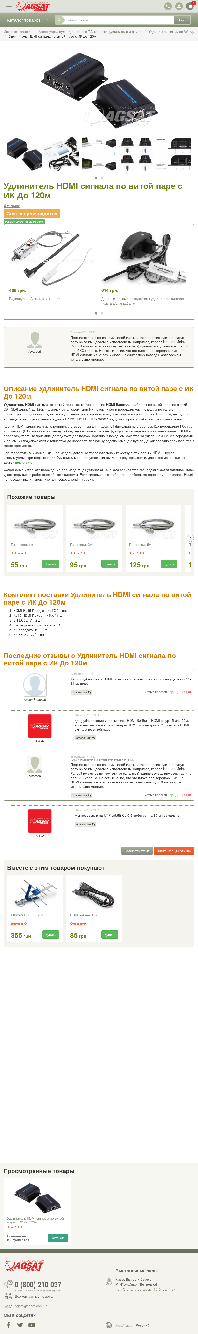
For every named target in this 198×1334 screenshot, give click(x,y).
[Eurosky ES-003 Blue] (35, 895)
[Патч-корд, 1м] (35, 524)
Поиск (182, 19)
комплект (23, 462)
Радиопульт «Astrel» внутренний (34, 298)
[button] (96, 178)
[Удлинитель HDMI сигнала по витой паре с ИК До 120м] (99, 94)
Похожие (58, 1237)
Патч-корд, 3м (81, 544)
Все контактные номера (34, 1296)
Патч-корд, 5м (140, 544)
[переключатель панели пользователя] (178, 6)
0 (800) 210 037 (38, 1284)
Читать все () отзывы (174, 850)
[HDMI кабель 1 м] (94, 895)
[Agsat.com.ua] (33, 6)
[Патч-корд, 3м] (94, 524)
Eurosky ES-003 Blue (27, 915)
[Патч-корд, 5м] (153, 524)
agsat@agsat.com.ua (31, 1305)
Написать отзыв (137, 850)
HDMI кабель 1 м (83, 915)
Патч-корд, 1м (22, 544)
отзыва (12, 205)
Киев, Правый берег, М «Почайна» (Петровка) (136, 1281)
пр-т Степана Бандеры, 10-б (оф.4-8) (145, 1289)
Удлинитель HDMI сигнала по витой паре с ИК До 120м (35, 1220)
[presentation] (7, 538)
